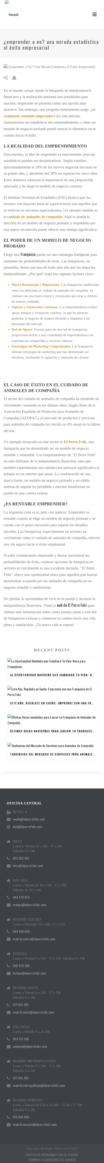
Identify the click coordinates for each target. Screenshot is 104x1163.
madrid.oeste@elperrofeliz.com (33, 1012)
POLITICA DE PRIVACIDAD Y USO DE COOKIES (52, 1155)
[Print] (16, 77)
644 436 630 (21, 931)
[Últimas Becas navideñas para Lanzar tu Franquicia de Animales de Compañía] (52, 719)
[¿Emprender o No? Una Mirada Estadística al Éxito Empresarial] (52, 67)
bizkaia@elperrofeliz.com (29, 973)
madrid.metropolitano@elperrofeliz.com (39, 1085)
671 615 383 (21, 1005)
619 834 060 (21, 1117)
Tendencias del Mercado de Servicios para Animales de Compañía (54, 754)
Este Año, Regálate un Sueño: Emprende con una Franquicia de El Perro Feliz (54, 703)
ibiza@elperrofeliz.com (28, 865)
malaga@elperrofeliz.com (29, 904)
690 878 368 (21, 965)
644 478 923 (21, 897)
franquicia (28, 254)
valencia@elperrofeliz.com (30, 1046)
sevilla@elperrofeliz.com (29, 819)
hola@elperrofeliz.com (27, 826)
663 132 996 (21, 1039)
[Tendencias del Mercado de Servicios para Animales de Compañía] (52, 745)
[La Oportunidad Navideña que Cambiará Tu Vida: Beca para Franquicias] (52, 663)
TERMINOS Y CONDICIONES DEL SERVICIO (52, 1160)
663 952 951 (21, 858)
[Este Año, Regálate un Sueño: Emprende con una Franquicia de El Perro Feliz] (52, 691)
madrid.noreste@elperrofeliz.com (35, 1124)
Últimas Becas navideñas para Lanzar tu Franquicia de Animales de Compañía (54, 731)
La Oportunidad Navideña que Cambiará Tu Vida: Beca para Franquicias (54, 675)
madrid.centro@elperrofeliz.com (34, 939)
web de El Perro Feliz (72, 605)
